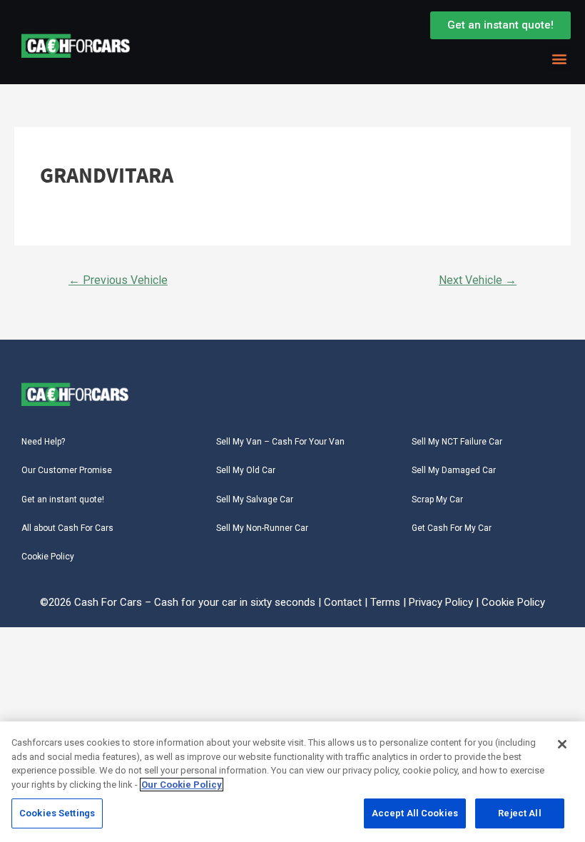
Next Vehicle (478, 280)
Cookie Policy (47, 557)
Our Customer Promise (66, 470)
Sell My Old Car (245, 470)
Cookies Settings (57, 813)
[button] (559, 58)
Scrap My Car (437, 499)
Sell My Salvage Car (254, 499)
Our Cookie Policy (181, 784)
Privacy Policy (441, 602)
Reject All (519, 813)
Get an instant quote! (62, 499)
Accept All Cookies (415, 813)
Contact (343, 602)
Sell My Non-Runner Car (262, 528)
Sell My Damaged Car (454, 470)
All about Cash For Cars (67, 528)
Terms (385, 602)
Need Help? (43, 442)
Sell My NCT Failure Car (457, 442)
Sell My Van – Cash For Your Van (280, 442)
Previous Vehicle (118, 280)
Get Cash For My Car (452, 528)
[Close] (562, 744)
